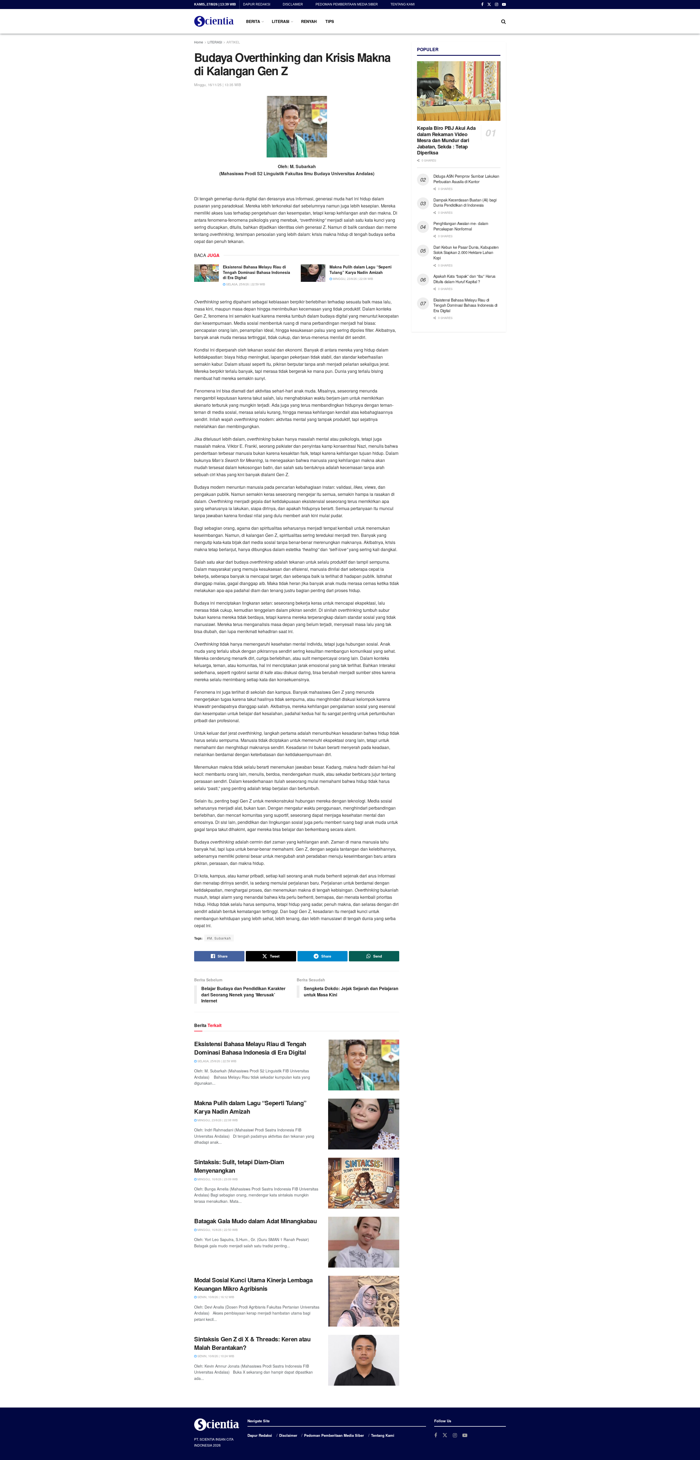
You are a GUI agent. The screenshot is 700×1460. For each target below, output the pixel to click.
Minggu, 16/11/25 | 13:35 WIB (217, 84)
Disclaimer (293, 4)
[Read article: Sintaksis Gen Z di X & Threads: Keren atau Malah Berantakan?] (363, 1360)
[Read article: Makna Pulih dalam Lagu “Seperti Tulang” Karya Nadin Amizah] (313, 273)
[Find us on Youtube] (504, 4)
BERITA (253, 21)
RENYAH (309, 21)
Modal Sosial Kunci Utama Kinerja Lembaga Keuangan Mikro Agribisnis (253, 1284)
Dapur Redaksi (256, 4)
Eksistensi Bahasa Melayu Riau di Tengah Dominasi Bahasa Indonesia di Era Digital (256, 272)
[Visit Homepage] (214, 21)
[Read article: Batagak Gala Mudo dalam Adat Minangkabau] (363, 1242)
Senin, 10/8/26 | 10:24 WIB (215, 1356)
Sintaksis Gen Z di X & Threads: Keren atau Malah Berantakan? (252, 1343)
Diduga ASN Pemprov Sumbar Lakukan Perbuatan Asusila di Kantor (466, 178)
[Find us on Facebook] (482, 4)
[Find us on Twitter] (489, 4)
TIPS (329, 21)
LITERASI (280, 21)
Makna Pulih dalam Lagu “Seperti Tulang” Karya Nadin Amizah (360, 269)
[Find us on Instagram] (496, 4)
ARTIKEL (233, 42)
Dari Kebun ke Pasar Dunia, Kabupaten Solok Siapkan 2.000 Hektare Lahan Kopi (466, 252)
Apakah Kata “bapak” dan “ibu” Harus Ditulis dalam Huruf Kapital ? (464, 278)
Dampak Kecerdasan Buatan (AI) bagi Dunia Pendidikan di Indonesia (464, 202)
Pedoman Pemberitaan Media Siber (347, 4)
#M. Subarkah (219, 938)
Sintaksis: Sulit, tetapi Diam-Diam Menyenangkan (239, 1166)
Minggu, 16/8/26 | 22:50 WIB (217, 1229)
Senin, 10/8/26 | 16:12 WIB (215, 1297)
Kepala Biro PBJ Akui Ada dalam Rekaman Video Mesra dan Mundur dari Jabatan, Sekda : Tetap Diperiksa (446, 140)
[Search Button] (503, 21)
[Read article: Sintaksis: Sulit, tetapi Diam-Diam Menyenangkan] (363, 1183)
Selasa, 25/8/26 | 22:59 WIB (245, 284)
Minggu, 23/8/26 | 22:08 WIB (352, 278)
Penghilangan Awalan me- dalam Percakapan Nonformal (460, 226)
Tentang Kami (402, 4)
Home (198, 42)
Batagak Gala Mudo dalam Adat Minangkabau (255, 1220)
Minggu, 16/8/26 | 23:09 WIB (217, 1179)
